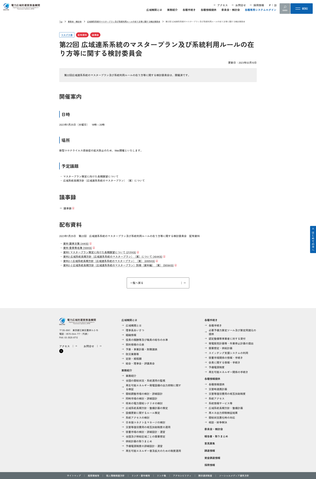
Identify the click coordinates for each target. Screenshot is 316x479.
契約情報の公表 (135, 344)
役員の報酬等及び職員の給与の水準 (147, 339)
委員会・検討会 (230, 10)
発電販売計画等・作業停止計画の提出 (231, 343)
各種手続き (189, 10)
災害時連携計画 (218, 389)
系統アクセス (216, 398)
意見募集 (209, 443)
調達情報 (209, 451)
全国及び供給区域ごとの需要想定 (145, 436)
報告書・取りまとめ (216, 436)
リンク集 (161, 475)
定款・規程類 (134, 358)
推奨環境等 (93, 475)
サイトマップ (74, 475)
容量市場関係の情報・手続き (226, 357)
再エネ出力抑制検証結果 (223, 413)
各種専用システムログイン (260, 10)
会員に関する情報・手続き (224, 362)
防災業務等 (132, 354)
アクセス (222, 5)
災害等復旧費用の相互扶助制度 (227, 393)
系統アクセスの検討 (137, 417)
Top (60, 21)
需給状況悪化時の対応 (222, 417)
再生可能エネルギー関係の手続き (228, 372)
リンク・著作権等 (141, 475)
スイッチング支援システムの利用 (228, 353)
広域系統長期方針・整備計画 (226, 408)
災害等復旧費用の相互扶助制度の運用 (148, 427)
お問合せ (240, 5)
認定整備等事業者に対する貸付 (227, 338)
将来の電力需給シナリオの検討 (144, 403)
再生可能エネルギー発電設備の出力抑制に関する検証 (153, 387)
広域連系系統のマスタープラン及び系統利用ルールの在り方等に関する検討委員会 (123, 21)
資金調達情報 (212, 458)
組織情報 (131, 335)
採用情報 (258, 5)
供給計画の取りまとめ (139, 441)
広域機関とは (154, 10)
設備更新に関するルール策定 (143, 413)
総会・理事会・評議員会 (140, 363)
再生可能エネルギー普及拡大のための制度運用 (153, 451)
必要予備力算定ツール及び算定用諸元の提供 (232, 332)
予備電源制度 (216, 367)
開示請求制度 (205, 475)
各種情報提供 (208, 10)
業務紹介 (172, 10)
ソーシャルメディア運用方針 (234, 475)
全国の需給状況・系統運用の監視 (145, 380)
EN (275, 5)
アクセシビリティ (182, 475)
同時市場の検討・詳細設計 (141, 398)
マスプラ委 (67, 35)
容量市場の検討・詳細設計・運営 (145, 432)
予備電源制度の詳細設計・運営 (144, 446)
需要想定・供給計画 (220, 348)
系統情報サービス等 (220, 403)
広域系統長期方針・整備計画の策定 (147, 408)
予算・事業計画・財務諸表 (141, 349)
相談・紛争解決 (218, 422)
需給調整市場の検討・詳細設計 (144, 393)
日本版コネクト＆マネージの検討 (145, 422)
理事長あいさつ (135, 330)
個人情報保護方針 (115, 475)
